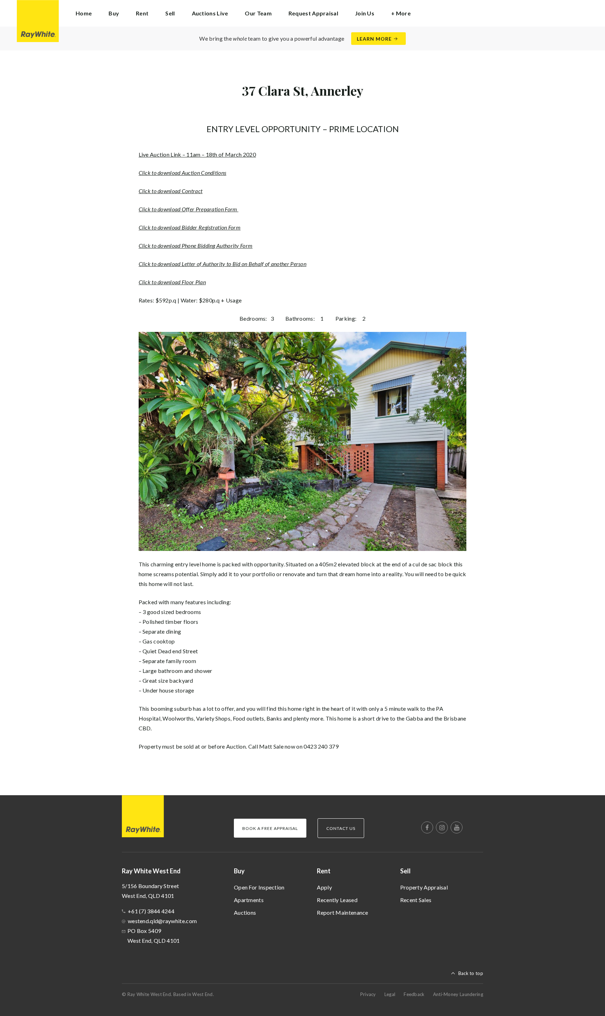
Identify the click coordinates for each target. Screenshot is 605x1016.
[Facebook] (427, 827)
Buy (239, 871)
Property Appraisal (424, 887)
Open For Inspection (259, 887)
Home (84, 13)
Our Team (258, 13)
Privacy (368, 994)
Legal (390, 994)
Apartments (249, 899)
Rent (324, 871)
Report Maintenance (342, 912)
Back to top (470, 973)
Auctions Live (210, 13)
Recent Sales (416, 899)
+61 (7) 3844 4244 (151, 911)
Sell (405, 871)
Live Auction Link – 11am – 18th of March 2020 (197, 154)
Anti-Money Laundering (458, 994)
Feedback (414, 994)
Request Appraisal (313, 13)
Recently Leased (337, 899)
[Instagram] (442, 827)
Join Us (364, 13)
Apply (324, 887)
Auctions (245, 912)
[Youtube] (457, 827)
